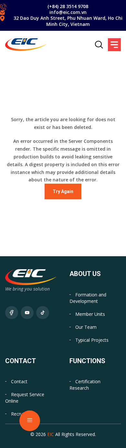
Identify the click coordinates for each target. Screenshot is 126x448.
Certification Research (84, 384)
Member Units (90, 314)
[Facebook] (11, 312)
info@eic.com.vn (68, 12)
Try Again (63, 191)
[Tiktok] (42, 312)
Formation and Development (87, 298)
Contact (19, 381)
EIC (50, 434)
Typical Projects (92, 340)
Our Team (86, 327)
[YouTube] (27, 312)
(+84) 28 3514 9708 (67, 6)
